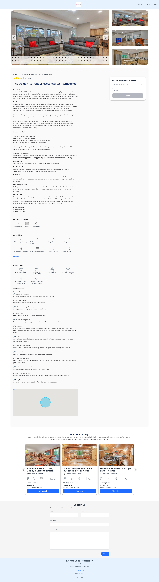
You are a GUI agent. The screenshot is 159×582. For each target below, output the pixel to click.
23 (81, 58)
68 (50, 63)
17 (63, 58)
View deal (43, 491)
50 (69, 60)
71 (60, 63)
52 (75, 60)
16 (60, 58)
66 (44, 63)
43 (47, 60)
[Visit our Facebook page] (77, 578)
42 (44, 60)
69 (53, 63)
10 (41, 58)
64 (38, 63)
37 (28, 60)
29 (100, 58)
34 (19, 60)
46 (56, 60)
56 (88, 60)
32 (13, 60)
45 (53, 60)
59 (97, 60)
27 (94, 58)
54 (81, 60)
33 (16, 60)
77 (78, 63)
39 (34, 60)
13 (50, 58)
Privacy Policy (79, 574)
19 (69, 58)
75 (72, 63)
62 (106, 60)
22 (78, 58)
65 (41, 63)
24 (85, 58)
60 (100, 60)
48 (63, 60)
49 (66, 60)
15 (56, 58)
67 (47, 63)
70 (56, 63)
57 (91, 60)
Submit (105, 554)
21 (75, 58)
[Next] (105, 37)
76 (75, 63)
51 (72, 60)
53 (78, 60)
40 (38, 60)
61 (103, 60)
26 (91, 58)
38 (31, 60)
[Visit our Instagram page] (82, 578)
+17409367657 (79, 570)
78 (81, 63)
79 (85, 63)
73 (66, 63)
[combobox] (139, 4)
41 (41, 60)
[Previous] (14, 37)
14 (53, 58)
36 (25, 60)
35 (22, 60)
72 (63, 63)
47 (60, 60)
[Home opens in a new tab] (78, 4)
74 (69, 63)
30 (103, 58)
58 (94, 60)
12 (47, 58)
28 (97, 58)
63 (34, 63)
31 (106, 58)
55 (85, 60)
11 (44, 58)
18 (66, 58)
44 (50, 60)
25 (88, 58)
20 (72, 58)
